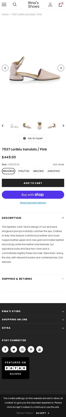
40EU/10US (53, 171)
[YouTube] (39, 349)
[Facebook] (5, 349)
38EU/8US (38, 171)
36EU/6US (8, 171)
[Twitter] (13, 349)
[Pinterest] (31, 349)
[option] (33, 68)
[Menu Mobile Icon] (4, 4)
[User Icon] (50, 5)
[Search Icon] (14, 4)
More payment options (33, 202)
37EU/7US (23, 171)
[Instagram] (22, 349)
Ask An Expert (35, 138)
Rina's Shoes (32, 4)
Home (5, 14)
